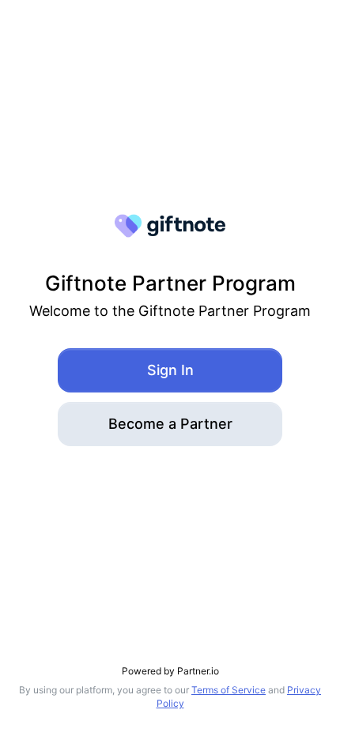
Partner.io (198, 671)
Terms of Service (228, 690)
